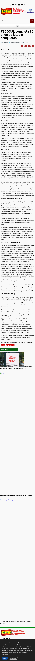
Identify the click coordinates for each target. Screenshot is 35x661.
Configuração (13, 658)
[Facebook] (10, 4)
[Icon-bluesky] (22, 4)
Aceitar (4, 658)
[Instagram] (16, 4)
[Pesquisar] (32, 21)
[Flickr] (19, 4)
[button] (17, 26)
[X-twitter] (24, 4)
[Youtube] (13, 4)
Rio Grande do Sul (10, 345)
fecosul (3, 345)
